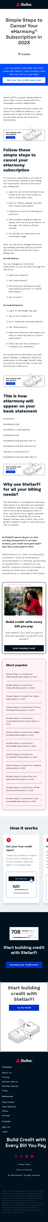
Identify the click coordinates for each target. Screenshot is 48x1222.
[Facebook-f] (16, 1156)
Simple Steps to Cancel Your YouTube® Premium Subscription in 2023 (22, 721)
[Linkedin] (26, 1156)
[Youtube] (32, 1156)
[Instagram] (21, 1156)
